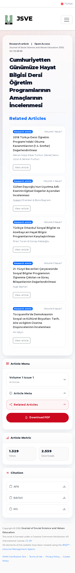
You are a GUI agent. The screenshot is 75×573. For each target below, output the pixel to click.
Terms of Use (35, 556)
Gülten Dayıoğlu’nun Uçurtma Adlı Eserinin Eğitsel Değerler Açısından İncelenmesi (36, 191)
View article (22, 167)
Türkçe (68, 3)
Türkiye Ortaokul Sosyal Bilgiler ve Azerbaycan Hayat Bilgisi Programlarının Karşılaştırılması (36, 232)
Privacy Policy (53, 556)
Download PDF (39, 417)
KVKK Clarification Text (14, 556)
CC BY (29, 540)
